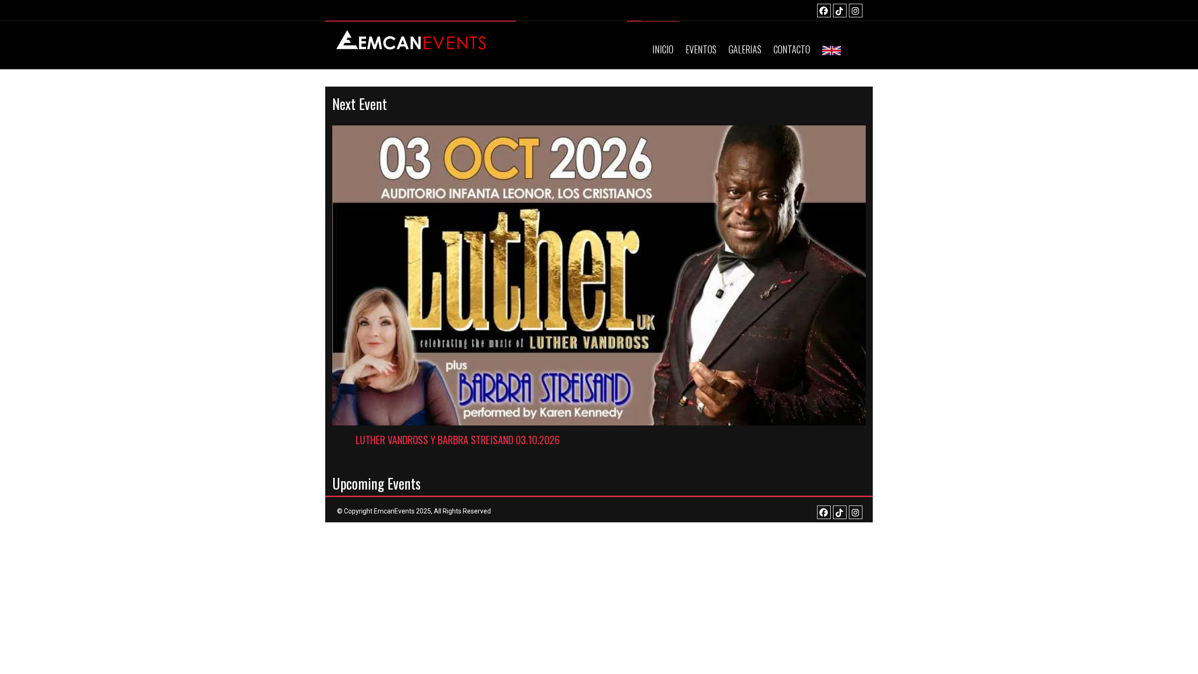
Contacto (792, 49)
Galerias (745, 49)
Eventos (701, 49)
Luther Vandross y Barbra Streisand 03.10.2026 (458, 439)
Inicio (662, 49)
